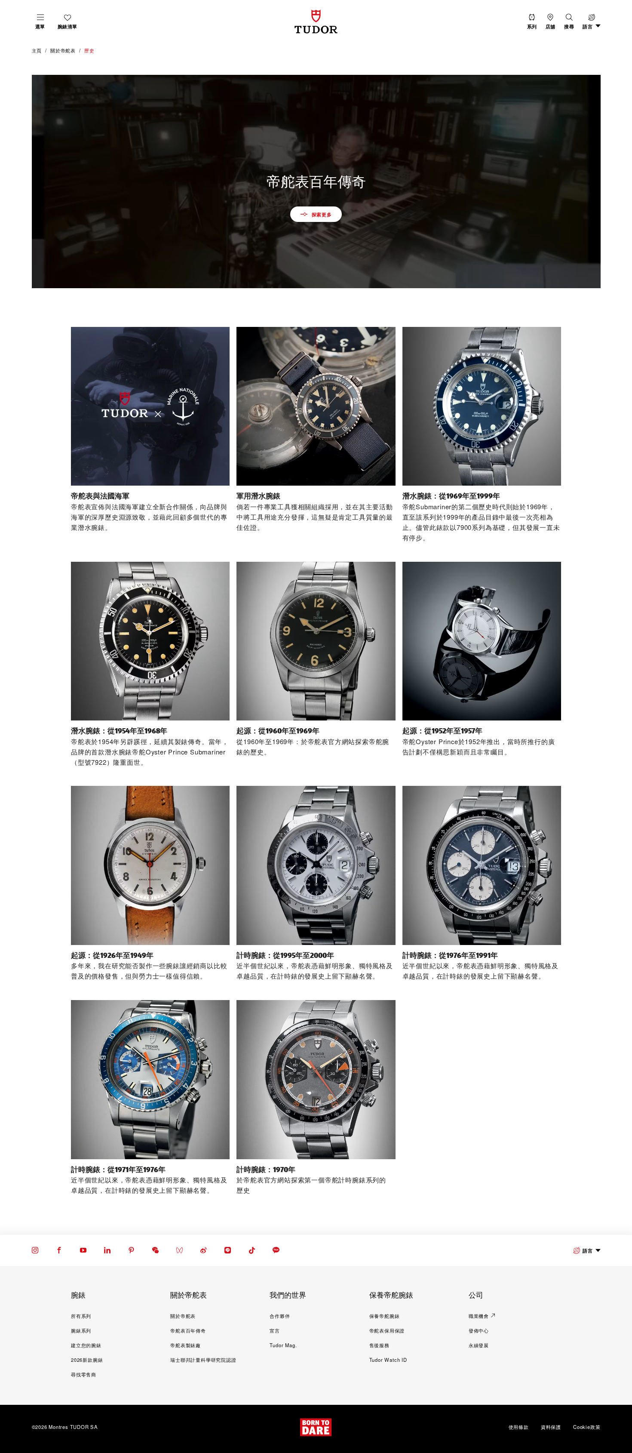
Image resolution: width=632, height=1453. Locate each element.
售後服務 (379, 1345)
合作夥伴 (280, 1315)
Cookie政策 (586, 1427)
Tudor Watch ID (388, 1359)
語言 (587, 1250)
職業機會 (479, 1315)
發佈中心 (479, 1330)
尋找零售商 (83, 1374)
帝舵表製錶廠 (185, 1345)
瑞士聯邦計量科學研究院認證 (203, 1359)
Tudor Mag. (283, 1345)
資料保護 (551, 1427)
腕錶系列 (81, 1330)
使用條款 (519, 1427)
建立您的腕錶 (86, 1345)
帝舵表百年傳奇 (188, 1330)
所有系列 (81, 1315)
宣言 (275, 1330)
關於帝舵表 (183, 1315)
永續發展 (479, 1345)
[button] (569, 21)
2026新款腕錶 (87, 1359)
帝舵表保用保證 (387, 1330)
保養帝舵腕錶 (384, 1315)
